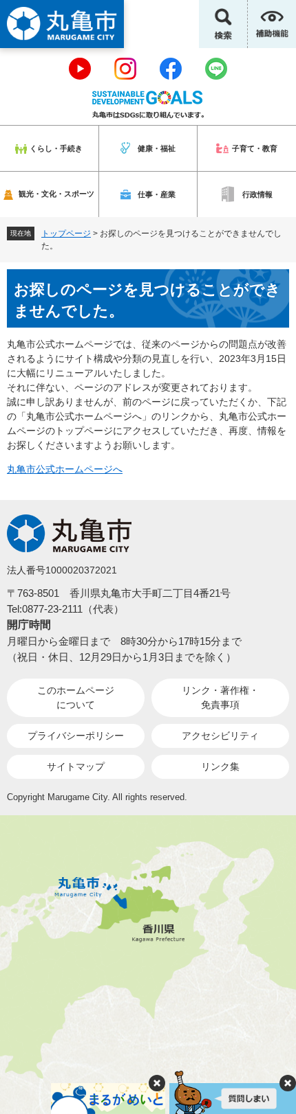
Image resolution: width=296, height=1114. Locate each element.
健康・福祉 (157, 148)
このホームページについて (75, 697)
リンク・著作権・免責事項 (220, 697)
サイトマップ (76, 766)
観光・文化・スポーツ (56, 194)
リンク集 (220, 766)
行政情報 (257, 194)
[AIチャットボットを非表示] (287, 1083)
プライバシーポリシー (76, 735)
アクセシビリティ (220, 735)
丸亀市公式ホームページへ (65, 469)
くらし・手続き (56, 148)
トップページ (66, 233)
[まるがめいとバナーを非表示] (157, 1083)
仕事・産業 (157, 194)
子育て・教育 (254, 148)
